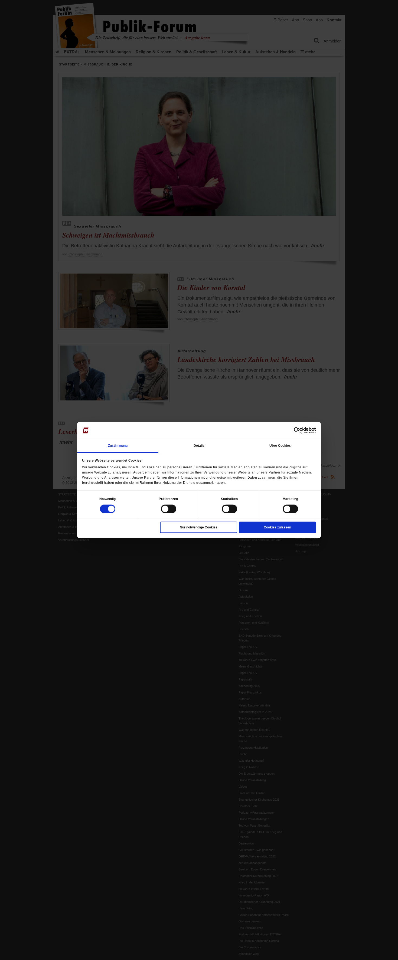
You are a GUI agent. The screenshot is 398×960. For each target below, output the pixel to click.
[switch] (168, 508)
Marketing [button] (290, 499)
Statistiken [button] (229, 499)
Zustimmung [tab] (118, 445)
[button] (107, 498)
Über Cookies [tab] (280, 445)
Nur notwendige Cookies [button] (198, 527)
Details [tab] (199, 445)
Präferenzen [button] (168, 499)
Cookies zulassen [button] (277, 527)
